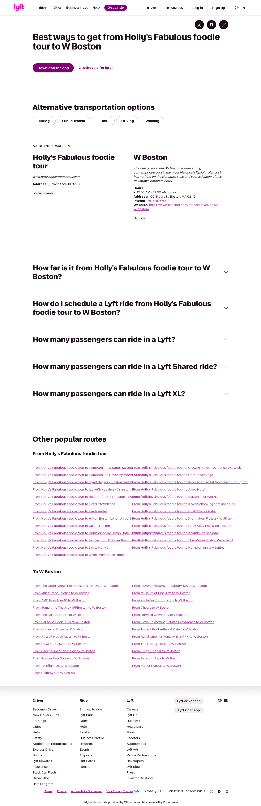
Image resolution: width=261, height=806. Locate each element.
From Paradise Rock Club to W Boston (61, 622)
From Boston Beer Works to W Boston (61, 658)
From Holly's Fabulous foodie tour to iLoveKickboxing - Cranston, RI (84, 489)
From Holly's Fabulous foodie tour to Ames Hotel (168, 489)
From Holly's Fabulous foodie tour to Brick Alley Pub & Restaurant (181, 526)
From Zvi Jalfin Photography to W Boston (162, 600)
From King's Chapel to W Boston (156, 651)
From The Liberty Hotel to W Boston (159, 644)
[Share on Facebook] (211, 24)
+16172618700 (156, 201)
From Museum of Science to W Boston (61, 593)
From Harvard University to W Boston (160, 615)
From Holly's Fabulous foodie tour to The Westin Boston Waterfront (182, 540)
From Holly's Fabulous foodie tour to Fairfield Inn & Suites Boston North (87, 540)
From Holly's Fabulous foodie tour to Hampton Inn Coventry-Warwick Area (89, 475)
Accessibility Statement (86, 791)
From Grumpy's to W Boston (54, 673)
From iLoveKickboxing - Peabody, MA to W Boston (169, 586)
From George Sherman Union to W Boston (64, 651)
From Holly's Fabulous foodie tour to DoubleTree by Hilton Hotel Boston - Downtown (96, 533)
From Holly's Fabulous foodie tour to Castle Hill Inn (71, 526)
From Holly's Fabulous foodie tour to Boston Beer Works (174, 497)
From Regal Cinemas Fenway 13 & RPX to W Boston (170, 636)
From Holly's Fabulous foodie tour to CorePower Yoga (172, 475)
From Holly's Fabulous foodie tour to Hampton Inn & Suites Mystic (82, 467)
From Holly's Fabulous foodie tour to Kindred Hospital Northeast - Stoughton (190, 482)
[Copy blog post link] (223, 24)
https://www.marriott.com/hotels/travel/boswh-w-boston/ (177, 207)
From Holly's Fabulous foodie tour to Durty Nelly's (70, 547)
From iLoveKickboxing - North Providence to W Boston (173, 622)
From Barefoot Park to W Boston (156, 658)
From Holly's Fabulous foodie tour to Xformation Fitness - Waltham (182, 518)
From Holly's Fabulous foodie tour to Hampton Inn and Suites (178, 547)
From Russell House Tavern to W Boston (62, 636)
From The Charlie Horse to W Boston (60, 615)
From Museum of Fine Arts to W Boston (161, 593)
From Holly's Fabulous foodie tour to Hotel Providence (74, 504)
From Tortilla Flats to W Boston (56, 665)
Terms (48, 791)
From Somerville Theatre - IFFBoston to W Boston (70, 607)
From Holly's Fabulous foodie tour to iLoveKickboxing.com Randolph (184, 504)
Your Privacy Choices (119, 791)
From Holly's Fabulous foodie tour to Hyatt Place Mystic (174, 511)
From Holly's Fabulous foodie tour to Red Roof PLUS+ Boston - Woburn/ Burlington (96, 497)
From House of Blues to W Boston (58, 629)
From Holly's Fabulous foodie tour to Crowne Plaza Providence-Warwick (186, 467)
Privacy (61, 791)
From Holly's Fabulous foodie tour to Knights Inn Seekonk (175, 533)
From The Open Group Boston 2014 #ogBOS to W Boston (75, 586)
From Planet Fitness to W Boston (156, 665)
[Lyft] (19, 8)
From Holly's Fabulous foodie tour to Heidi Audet (70, 511)
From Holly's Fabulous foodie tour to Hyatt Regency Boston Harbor (83, 482)
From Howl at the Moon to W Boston (60, 644)
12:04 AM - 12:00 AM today (156, 192)
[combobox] (239, 7)
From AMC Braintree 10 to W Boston (59, 600)
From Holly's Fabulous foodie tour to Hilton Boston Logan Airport (82, 518)
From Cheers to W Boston (151, 607)
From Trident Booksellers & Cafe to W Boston (165, 629)
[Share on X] (199, 24)
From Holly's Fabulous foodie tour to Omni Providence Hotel (78, 555)
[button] (130, 272)
